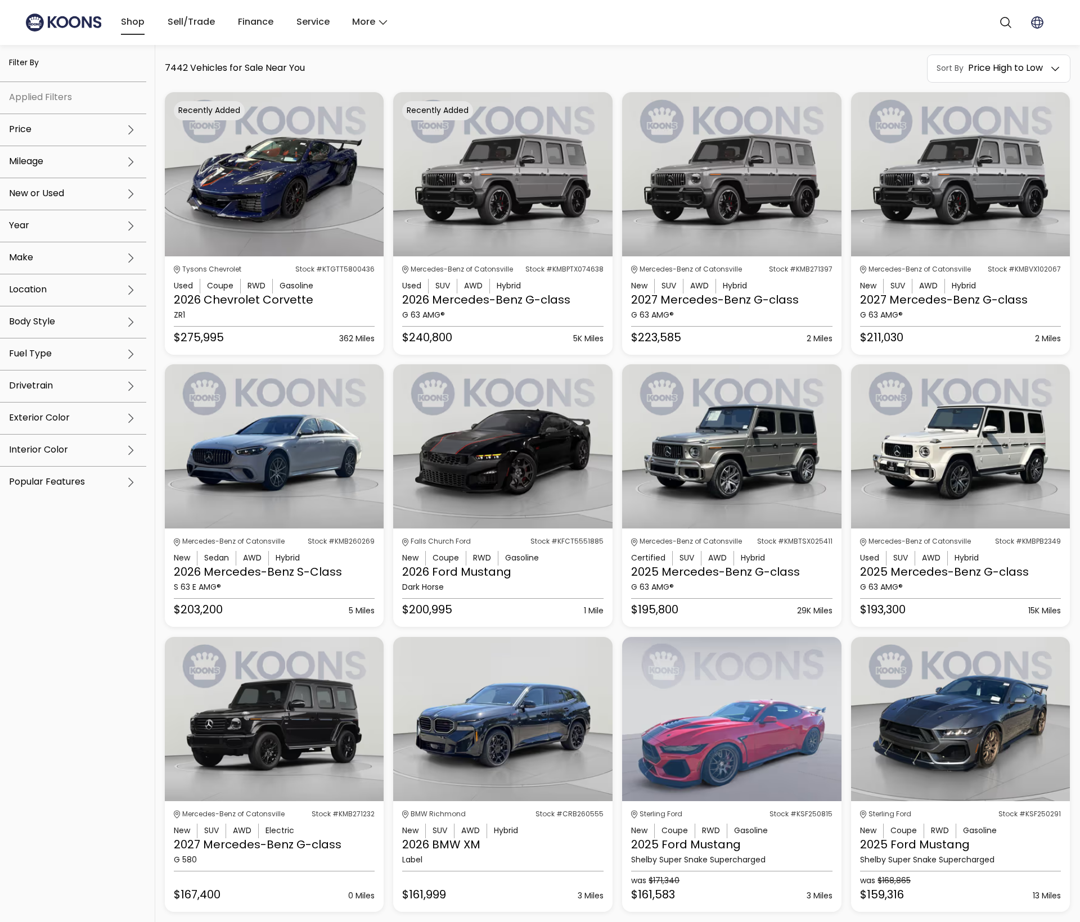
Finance (255, 22)
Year (19, 226)
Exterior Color (39, 418)
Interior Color (38, 450)
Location (28, 290)
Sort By (950, 69)
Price (20, 129)
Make (21, 258)
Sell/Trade (191, 22)
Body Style (32, 322)
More (363, 22)
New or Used (36, 194)
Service (313, 22)
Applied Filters (40, 97)
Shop (133, 22)
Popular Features (47, 482)
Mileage (26, 162)
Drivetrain (31, 386)
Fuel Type (30, 354)
